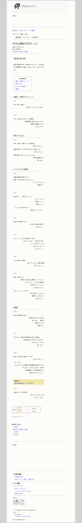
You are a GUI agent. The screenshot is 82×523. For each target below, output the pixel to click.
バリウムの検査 (21, 86)
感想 (17, 89)
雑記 (33, 30)
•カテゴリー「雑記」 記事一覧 (24, 479)
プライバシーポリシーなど (23, 491)
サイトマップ (19, 486)
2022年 (15, 434)
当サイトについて (20, 488)
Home (14, 30)
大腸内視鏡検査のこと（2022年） (24, 383)
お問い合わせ (19, 493)
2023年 (15, 432)
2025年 (15, 427)
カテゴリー (24, 30)
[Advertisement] (39, 21)
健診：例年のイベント (23, 81)
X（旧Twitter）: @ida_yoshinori (22, 516)
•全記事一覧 (18, 477)
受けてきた (19, 84)
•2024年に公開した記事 (20, 51)
